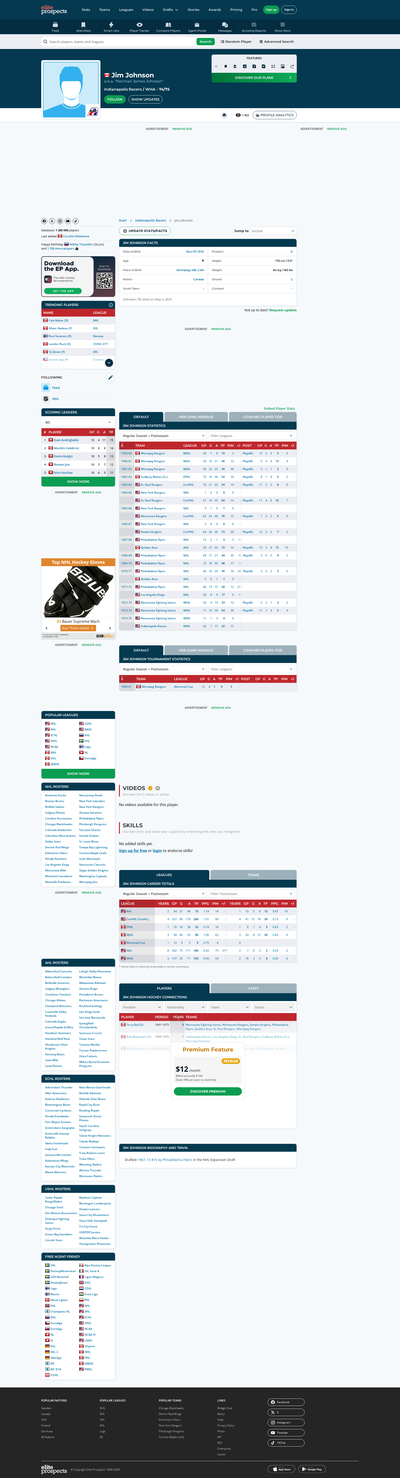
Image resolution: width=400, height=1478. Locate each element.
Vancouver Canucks (92, 865)
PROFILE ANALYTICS (277, 115)
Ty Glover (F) (57, 352)
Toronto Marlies (89, 1045)
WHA (150, 89)
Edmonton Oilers (56, 853)
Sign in (289, 9)
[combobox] (128, 41)
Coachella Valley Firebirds (55, 1014)
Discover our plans (254, 78)
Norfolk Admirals (90, 1093)
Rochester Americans (93, 1000)
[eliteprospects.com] (54, 9)
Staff (253, 988)
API (219, 1437)
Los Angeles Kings (57, 865)
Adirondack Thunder (58, 1087)
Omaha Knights (151, 532)
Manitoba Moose (90, 977)
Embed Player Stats (279, 408)
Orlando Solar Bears (92, 1099)
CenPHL (188, 485)
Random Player (238, 42)
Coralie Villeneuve (76, 236)
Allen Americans (56, 1093)
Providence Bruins (91, 994)
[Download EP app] (78, 276)
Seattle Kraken (89, 836)
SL (52, 1340)
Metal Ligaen (59, 1300)
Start (123, 220)
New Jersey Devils (91, 795)
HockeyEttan (59, 1283)
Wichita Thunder (90, 1170)
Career (221, 1454)
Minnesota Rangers (154, 516)
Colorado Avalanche (58, 830)
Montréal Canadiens (58, 876)
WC (52, 1363)
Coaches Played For (263, 417)
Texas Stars (87, 1039)
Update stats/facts (148, 231)
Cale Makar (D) (58, 320)
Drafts (168, 10)
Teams (104, 10)
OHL (53, 758)
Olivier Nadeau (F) (60, 328)
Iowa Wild (51, 1060)
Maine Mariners (55, 1172)
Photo (221, 1431)
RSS (219, 1443)
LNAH (88, 1340)
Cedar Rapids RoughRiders (53, 1199)
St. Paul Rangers (151, 485)
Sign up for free (133, 850)
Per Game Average (196, 417)
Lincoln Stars (53, 1240)
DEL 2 (54, 1352)
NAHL (88, 729)
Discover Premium (207, 1091)
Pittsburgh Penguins (92, 824)
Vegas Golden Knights (93, 870)
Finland (45, 1425)
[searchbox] (128, 41)
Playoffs (248, 453)
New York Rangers (91, 807)
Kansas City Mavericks (60, 1166)
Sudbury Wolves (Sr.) (154, 477)
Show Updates (145, 99)
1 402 (245, 115)
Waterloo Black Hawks (94, 1238)
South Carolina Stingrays (89, 1128)
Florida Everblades (57, 1116)
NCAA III (90, 1335)
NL (86, 752)
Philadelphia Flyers (91, 818)
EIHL (87, 1283)
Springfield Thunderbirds (88, 1025)
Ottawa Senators (90, 813)
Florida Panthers (56, 859)
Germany (47, 1431)
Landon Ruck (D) (60, 344)
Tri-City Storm (88, 1226)
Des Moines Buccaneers (61, 1213)
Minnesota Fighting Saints (158, 603)
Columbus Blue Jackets (60, 836)
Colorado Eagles (55, 1021)
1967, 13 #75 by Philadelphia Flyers (165, 1159)
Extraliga (90, 758)
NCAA (54, 747)
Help (220, 1420)
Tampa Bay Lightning (93, 847)
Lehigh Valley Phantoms (95, 971)
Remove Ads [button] (337, 129)
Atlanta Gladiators (57, 1099)
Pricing (236, 10)
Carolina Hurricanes (58, 818)
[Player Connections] (235, 66)
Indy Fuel (51, 1149)
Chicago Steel (54, 1207)
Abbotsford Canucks (58, 971)
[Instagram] (60, 221)
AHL (53, 729)
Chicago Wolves (55, 1000)
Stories (193, 10)
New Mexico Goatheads (95, 1087)
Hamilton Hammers (58, 1033)
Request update (283, 310)
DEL (95, 352)
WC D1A (55, 1369)
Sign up (271, 9)
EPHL (186, 477)
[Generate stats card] (244, 66)
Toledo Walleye (89, 1141)
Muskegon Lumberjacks (95, 1203)
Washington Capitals (93, 876)
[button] (283, 26)
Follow (114, 99)
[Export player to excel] (254, 66)
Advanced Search (279, 42)
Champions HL (60, 1311)
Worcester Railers (91, 1176)
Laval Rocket (53, 1066)
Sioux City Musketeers (94, 1215)
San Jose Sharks (89, 830)
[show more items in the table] (109, 363)
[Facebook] (44, 221)
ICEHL (54, 1375)
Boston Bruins (54, 801)
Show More (78, 481)
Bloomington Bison (57, 1105)
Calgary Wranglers (57, 989)
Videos (148, 10)
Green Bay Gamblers (58, 1234)
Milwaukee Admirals (92, 983)
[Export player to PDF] (263, 66)
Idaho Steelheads (56, 1143)
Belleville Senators (57, 983)
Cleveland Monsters (58, 1006)
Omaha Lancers (89, 1209)
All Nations (48, 1437)
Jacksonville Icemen (58, 1155)
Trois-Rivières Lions (92, 1153)
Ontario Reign (88, 989)
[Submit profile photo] (282, 66)
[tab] (141, 417)
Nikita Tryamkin (81, 244)
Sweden (46, 1408)
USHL (88, 724)
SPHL (53, 741)
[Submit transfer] (292, 66)
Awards (215, 10)
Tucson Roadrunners (93, 1050)
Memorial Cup (183, 687)
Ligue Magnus (93, 1277)
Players (164, 988)
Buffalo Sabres (54, 807)
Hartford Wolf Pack (57, 1039)
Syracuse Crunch (90, 1033)
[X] (52, 221)
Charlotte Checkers (58, 994)
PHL (87, 1300)
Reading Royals (89, 1110)
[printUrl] (224, 115)
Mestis (54, 1294)
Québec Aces (149, 548)
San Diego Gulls (89, 1012)
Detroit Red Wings (57, 847)
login (157, 850)
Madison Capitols (90, 1198)
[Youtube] (68, 221)
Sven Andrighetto (66, 440)
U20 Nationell (59, 1277)
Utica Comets (88, 1056)
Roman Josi (62, 464)
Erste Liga (91, 1294)
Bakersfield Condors (58, 977)
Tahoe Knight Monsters (95, 1136)
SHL (95, 328)
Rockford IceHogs (90, 1006)
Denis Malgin (63, 456)
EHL (53, 1306)
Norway (98, 336)
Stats (86, 10)
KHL (87, 735)
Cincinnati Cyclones (58, 1110)
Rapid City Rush (89, 1105)
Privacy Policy (225, 1425)
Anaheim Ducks (55, 795)
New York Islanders (92, 801)
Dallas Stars (53, 841)
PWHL (88, 1369)
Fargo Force (52, 1229)
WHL (53, 752)
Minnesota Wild (55, 870)
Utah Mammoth (89, 859)
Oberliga (56, 1358)
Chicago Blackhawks (58, 824)
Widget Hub (224, 1408)
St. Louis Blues (89, 841)
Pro (254, 10)
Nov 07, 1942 (195, 251)
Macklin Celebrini (66, 448)
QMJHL (55, 764)
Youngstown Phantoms (94, 1244)
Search (206, 42)
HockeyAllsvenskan (63, 1271)
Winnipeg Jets (88, 882)
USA (44, 1420)
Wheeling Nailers (90, 1165)
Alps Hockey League (97, 1265)
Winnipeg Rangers (153, 453)
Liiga (87, 747)
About (221, 1414)
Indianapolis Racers (123, 89)
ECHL (54, 735)
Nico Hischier (63, 472)
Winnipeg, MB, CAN (190, 270)
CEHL (88, 1288)
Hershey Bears (55, 1054)
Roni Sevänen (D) (60, 336)
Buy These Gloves (75, 628)
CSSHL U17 (100, 344)
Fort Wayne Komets (58, 1122)
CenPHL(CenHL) (137, 919)
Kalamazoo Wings (57, 1161)
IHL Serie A (91, 1271)
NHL (96, 320)
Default (141, 417)
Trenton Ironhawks (92, 1147)
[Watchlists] (225, 66)
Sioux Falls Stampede (93, 1221)
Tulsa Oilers (87, 1159)
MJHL (187, 453)
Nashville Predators (58, 882)
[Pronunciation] (216, 66)
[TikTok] (76, 221)
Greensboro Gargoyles (60, 1128)
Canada (198, 279)
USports (89, 1346)
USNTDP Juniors (89, 1232)
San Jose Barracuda (92, 1018)
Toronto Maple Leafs (92, 853)
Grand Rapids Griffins (59, 1027)
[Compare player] (273, 66)
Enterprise (224, 1449)
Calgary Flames (55, 813)
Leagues (126, 10)
